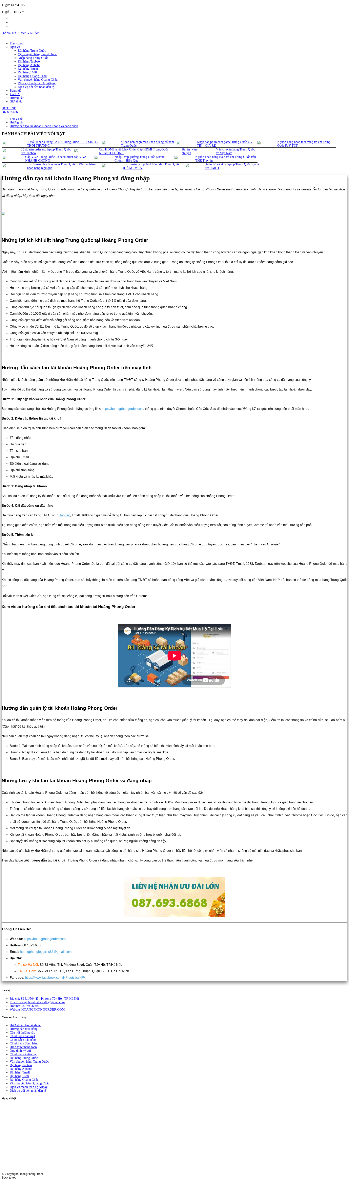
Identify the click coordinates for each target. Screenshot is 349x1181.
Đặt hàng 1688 (27, 72)
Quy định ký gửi (20, 1050)
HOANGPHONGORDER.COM (37, 1009)
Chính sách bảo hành (23, 1039)
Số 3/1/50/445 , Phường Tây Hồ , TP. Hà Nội (44, 998)
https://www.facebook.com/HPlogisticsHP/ (55, 977)
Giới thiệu (16, 101)
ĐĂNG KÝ (9, 32)
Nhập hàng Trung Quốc (33, 58)
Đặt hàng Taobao (29, 61)
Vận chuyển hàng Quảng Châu (38, 79)
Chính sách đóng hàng (24, 1043)
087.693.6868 (24, 1006)
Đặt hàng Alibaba (29, 65)
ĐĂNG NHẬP (29, 32)
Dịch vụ (15, 47)
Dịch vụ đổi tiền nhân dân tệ (36, 87)
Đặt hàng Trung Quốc (32, 50)
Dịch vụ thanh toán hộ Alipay (37, 83)
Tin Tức (15, 94)
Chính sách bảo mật (22, 1036)
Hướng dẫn (17, 97)
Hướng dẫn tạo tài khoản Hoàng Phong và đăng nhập (44, 126)
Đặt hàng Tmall (28, 68)
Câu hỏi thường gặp (22, 1032)
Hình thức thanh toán (23, 1047)
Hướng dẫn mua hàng (24, 1029)
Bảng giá (15, 90)
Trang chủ (16, 43)
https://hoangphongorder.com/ (123, 408)
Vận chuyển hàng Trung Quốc (37, 54)
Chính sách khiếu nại (23, 1054)
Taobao (64, 515)
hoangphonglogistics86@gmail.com (45, 951)
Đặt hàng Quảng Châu (32, 76)
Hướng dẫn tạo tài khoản (25, 1025)
